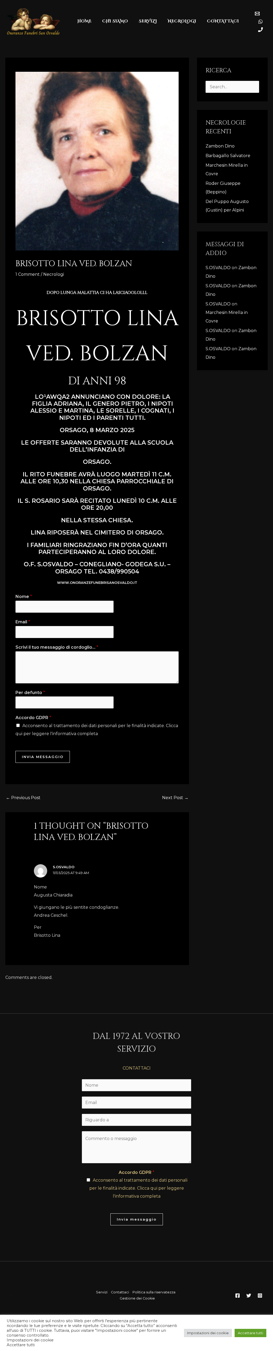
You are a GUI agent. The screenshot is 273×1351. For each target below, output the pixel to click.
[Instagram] (260, 1295)
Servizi (101, 1292)
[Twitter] (248, 1295)
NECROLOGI (182, 21)
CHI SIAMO (115, 21)
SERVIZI (148, 21)
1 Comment (27, 274)
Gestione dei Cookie (137, 1298)
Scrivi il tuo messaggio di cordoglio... (56, 647)
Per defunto (30, 692)
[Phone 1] (260, 29)
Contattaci (120, 1292)
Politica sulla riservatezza (154, 1292)
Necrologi (53, 274)
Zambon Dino (220, 146)
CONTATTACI (223, 21)
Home (84, 21)
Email (22, 621)
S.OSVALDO (63, 867)
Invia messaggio (136, 1219)
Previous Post (23, 797)
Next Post (175, 797)
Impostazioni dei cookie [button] (208, 1333)
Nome (23, 596)
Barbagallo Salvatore (228, 155)
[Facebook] (237, 1295)
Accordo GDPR (33, 717)
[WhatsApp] (260, 21)
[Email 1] (257, 13)
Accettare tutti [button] (250, 1333)
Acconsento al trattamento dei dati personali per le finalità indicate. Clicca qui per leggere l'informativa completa (138, 1188)
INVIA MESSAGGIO (42, 757)
